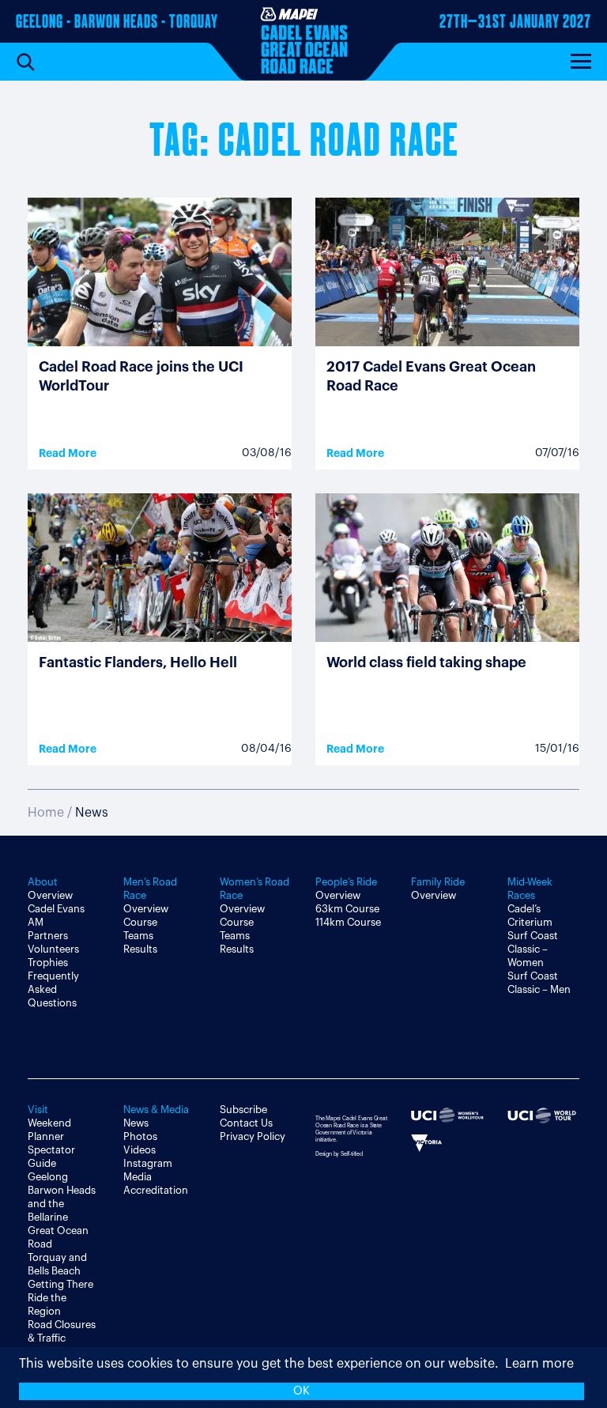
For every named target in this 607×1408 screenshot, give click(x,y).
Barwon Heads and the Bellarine (62, 1203)
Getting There (60, 1284)
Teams (138, 935)
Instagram (147, 1163)
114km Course (348, 922)
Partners (48, 935)
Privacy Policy (252, 1136)
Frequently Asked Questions (53, 989)
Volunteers (53, 949)
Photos (140, 1136)
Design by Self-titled (339, 1154)
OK (301, 1391)
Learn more (539, 1363)
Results (140, 949)
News (136, 1123)
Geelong (48, 1177)
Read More (67, 453)
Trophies (48, 962)
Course (140, 922)
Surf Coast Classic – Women (532, 949)
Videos (139, 1150)
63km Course (347, 909)
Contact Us (246, 1123)
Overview (50, 895)
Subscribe (243, 1109)
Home (46, 812)
